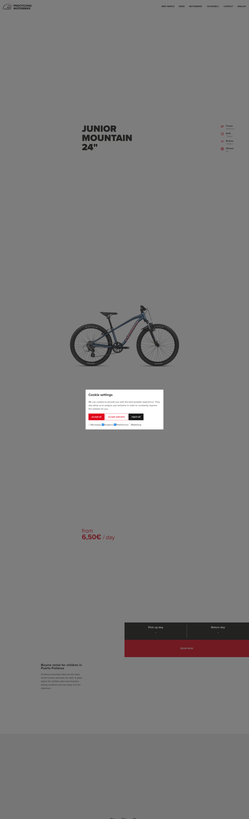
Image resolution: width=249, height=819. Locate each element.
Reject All (136, 416)
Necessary (96, 424)
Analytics (108, 424)
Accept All (96, 416)
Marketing (136, 424)
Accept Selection (116, 416)
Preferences (122, 424)
